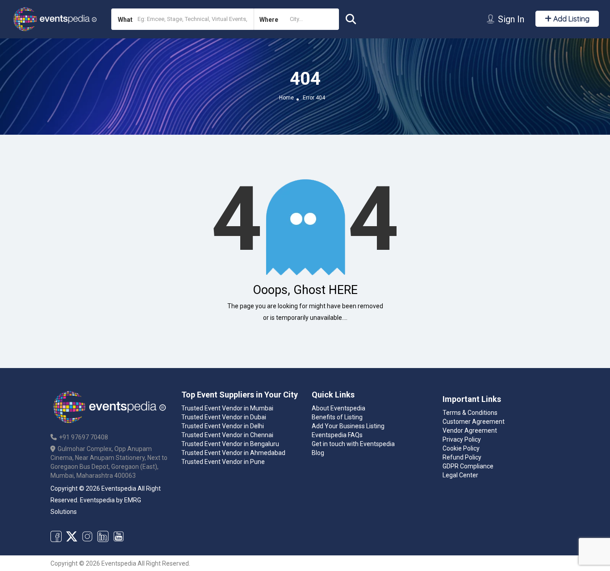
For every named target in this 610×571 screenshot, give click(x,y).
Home (286, 98)
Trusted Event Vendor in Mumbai (227, 408)
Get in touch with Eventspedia (353, 443)
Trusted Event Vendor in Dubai (223, 417)
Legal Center (460, 475)
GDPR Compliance (468, 466)
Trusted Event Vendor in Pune (223, 461)
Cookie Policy (461, 448)
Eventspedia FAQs (337, 435)
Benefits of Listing (337, 417)
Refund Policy (462, 457)
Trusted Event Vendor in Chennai (227, 435)
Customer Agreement (474, 421)
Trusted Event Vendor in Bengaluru (230, 443)
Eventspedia (97, 500)
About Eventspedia (338, 408)
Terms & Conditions (470, 412)
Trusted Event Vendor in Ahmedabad (233, 452)
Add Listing (570, 18)
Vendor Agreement (470, 430)
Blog (318, 452)
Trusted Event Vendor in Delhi (222, 426)
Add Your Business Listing (348, 426)
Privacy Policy (462, 439)
